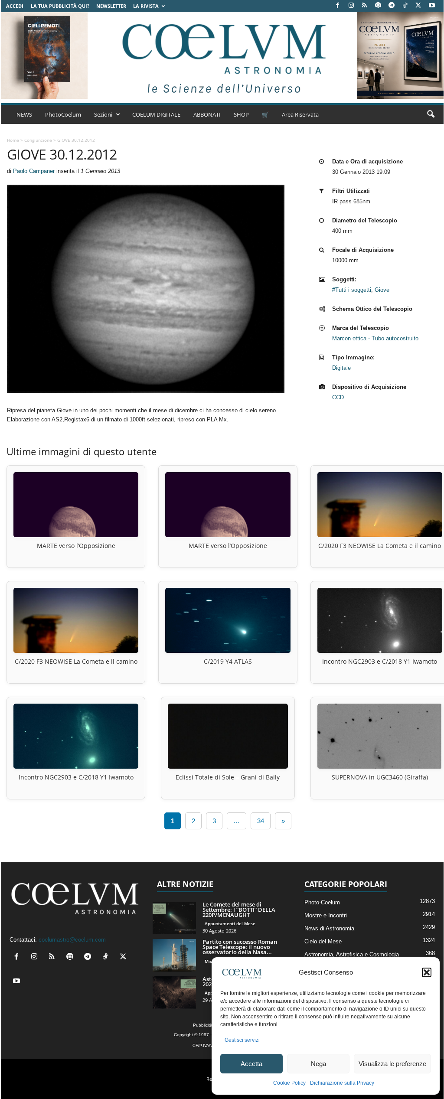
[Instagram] (351, 6)
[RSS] (364, 6)
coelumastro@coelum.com (72, 939)
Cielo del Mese (323, 941)
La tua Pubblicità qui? (60, 6)
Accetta (251, 1063)
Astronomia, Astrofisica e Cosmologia (351, 954)
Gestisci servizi (242, 1040)
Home (13, 140)
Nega (318, 1063)
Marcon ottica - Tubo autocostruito (375, 338)
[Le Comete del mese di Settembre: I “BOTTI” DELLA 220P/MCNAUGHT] (174, 918)
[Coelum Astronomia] (222, 55)
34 (260, 821)
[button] (426, 972)
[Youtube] (432, 6)
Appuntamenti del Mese (230, 923)
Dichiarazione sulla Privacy (342, 1083)
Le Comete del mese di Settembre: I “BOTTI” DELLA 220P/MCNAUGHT (238, 909)
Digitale (341, 368)
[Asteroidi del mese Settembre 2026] (174, 992)
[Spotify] (378, 6)
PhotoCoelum (63, 114)
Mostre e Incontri (325, 915)
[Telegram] (391, 6)
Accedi (14, 6)
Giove (382, 290)
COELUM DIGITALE (156, 114)
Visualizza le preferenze (392, 1063)
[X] (418, 6)
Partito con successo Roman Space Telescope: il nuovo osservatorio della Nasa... (239, 947)
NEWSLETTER (111, 6)
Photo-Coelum (322, 902)
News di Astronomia (329, 928)
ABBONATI (207, 114)
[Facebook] (338, 6)
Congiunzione (38, 140)
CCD (338, 397)
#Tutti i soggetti (351, 290)
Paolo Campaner (34, 171)
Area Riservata (300, 114)
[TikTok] (405, 6)
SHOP (241, 114)
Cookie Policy (289, 1083)
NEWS (24, 114)
